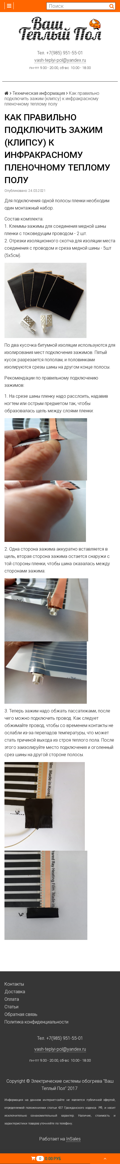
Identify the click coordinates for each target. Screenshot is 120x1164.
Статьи (11, 1006)
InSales (73, 1139)
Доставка (14, 991)
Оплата (11, 999)
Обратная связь (20, 1014)
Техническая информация (39, 93)
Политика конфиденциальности (36, 1022)
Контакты (14, 984)
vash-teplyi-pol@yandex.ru (60, 60)
